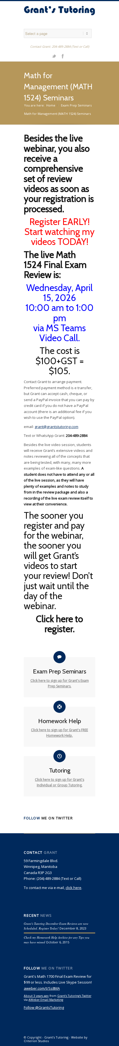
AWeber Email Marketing (46, 1000)
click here (73, 887)
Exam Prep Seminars (76, 105)
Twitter (54, 55)
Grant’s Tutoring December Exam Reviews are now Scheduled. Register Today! (56, 925)
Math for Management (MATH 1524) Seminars (58, 86)
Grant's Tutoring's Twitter (74, 996)
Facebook (62, 55)
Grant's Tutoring (56, 1037)
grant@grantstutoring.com (56, 426)
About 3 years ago (36, 996)
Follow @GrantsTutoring (44, 1007)
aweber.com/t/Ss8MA (42, 988)
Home (50, 105)
